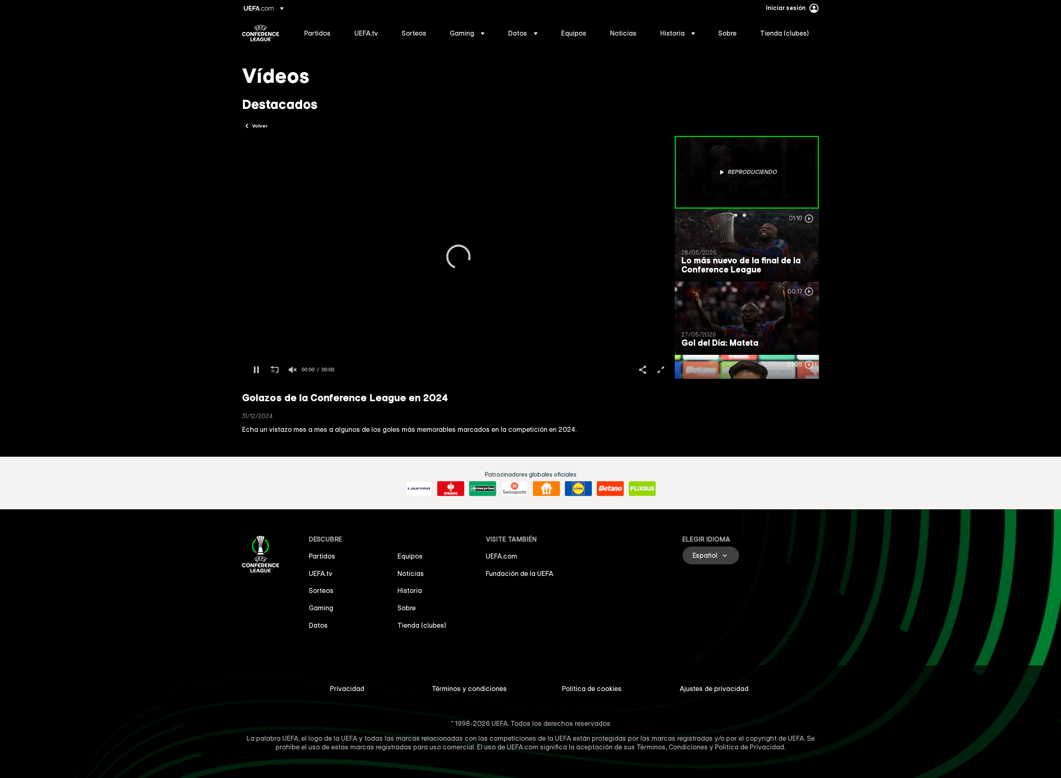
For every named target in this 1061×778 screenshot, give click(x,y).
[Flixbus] (642, 488)
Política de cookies (592, 688)
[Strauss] (450, 488)
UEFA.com (501, 556)
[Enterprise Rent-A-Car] (482, 488)
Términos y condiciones (469, 688)
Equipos (410, 556)
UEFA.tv (320, 573)
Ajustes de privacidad (714, 688)
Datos (318, 625)
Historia (409, 590)
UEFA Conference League (260, 33)
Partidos (322, 556)
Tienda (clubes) (421, 625)
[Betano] (610, 488)
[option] (747, 172)
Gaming (321, 608)
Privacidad (347, 688)
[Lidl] (578, 488)
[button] (467, 33)
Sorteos (321, 590)
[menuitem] (319, 33)
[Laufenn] (418, 488)
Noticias (410, 573)
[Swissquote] (514, 488)
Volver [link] (260, 125)
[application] (458, 257)
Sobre (406, 608)
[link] (317, 33)
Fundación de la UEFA (519, 573)
